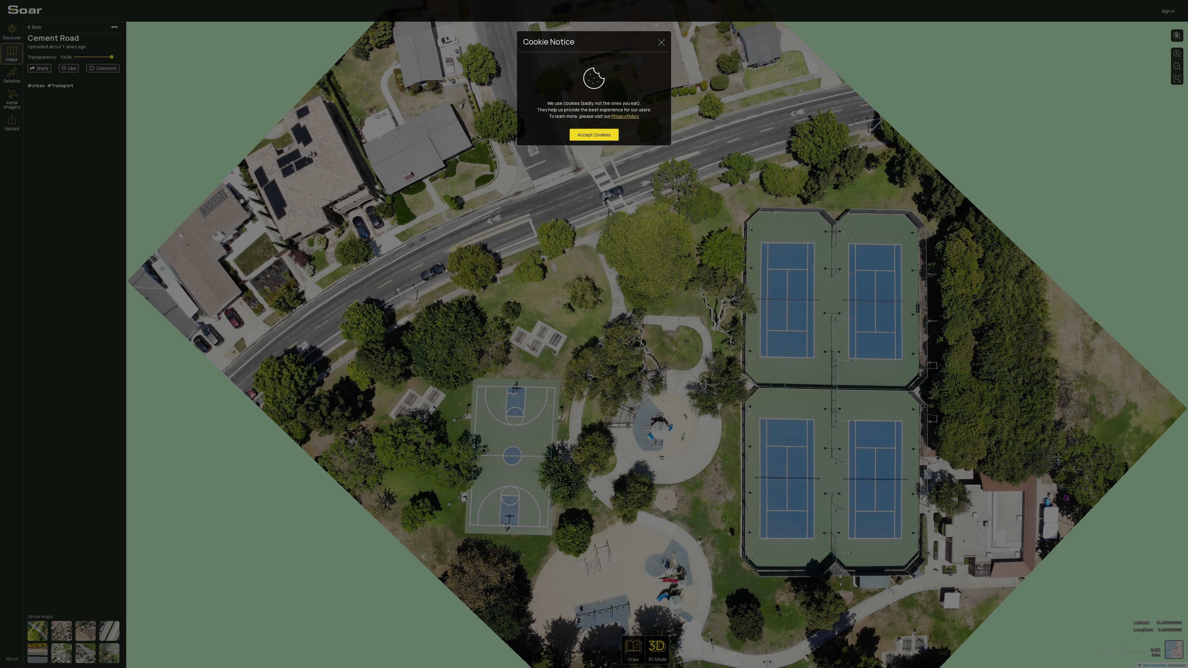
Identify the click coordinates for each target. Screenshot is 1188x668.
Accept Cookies (594, 135)
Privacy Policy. (625, 116)
